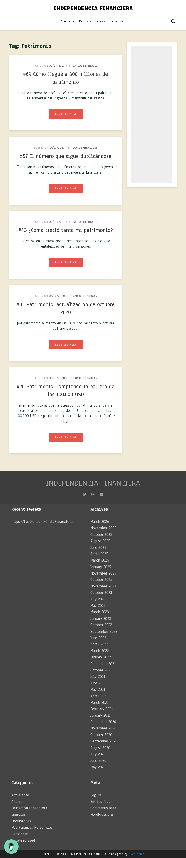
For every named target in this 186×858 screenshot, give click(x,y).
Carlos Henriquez (85, 66)
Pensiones (19, 834)
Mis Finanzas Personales (31, 827)
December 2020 (103, 721)
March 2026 (99, 521)
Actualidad (20, 795)
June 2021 (98, 683)
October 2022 (101, 625)
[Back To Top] (178, 851)
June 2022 (98, 637)
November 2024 (103, 573)
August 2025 (100, 541)
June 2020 (98, 760)
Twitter (85, 495)
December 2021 (103, 663)
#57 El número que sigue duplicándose (65, 156)
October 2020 (101, 734)
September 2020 (103, 741)
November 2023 (103, 586)
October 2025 (101, 534)
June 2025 (98, 547)
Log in (95, 795)
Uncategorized (23, 840)
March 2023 (99, 612)
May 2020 (98, 767)
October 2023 (101, 592)
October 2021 (101, 670)
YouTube (101, 495)
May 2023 (97, 605)
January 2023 (100, 618)
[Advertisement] (151, 114)
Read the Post (69, 115)
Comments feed (103, 808)
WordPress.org (101, 814)
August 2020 (100, 747)
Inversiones (21, 821)
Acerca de (67, 21)
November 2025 (103, 528)
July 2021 (97, 676)
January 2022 (100, 657)
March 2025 (99, 560)
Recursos (85, 21)
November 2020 (103, 728)
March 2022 (99, 650)
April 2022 (99, 644)
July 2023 (97, 599)
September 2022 (103, 631)
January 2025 (100, 566)
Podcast (101, 21)
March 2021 (99, 702)
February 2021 (101, 708)
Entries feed (100, 801)
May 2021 (97, 689)
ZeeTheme (137, 854)
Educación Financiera (29, 808)
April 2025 (99, 554)
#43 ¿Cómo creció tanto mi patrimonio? (65, 230)
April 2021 (99, 696)
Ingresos (18, 814)
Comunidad (118, 21)
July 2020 (98, 754)
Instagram (93, 495)
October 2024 (101, 579)
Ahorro (16, 801)
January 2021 (100, 715)
